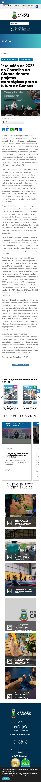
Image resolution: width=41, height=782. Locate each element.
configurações (23, 775)
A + (4, 8)
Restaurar (8, 8)
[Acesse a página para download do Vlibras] (37, 6)
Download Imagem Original (8, 118)
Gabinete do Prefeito (9, 59)
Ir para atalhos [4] (27, 7)
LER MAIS (8, 470)
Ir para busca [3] (19, 7)
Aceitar (6, 779)
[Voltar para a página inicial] (20, 19)
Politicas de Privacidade (20, 730)
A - (10, 5)
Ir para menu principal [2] (27, 5)
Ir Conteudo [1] (17, 5)
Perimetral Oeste (25, 59)
